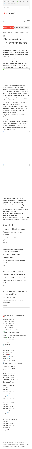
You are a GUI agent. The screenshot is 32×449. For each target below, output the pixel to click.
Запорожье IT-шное (19, 442)
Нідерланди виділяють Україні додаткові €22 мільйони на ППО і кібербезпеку (13, 253)
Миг (4, 35)
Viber (23, 446)
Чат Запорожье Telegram (15, 446)
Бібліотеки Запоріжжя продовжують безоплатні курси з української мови (14, 274)
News (9, 13)
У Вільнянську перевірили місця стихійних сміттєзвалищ (15, 294)
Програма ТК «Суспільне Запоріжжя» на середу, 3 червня (14, 231)
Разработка (12, 444)
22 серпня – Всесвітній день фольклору (17, 27)
